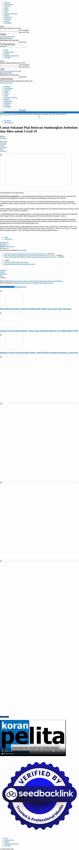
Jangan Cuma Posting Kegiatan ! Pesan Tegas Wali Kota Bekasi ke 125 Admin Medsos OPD (39, 331)
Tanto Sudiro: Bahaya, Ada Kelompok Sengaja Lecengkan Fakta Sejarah (25, 254)
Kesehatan (7, 19)
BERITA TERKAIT (7, 287)
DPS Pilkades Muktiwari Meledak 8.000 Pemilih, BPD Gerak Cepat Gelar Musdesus (35, 309)
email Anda (22, 42)
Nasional (7, 2)
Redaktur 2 (3, 138)
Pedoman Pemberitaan (11, 56)
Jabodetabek (8, 17)
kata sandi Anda (24, 32)
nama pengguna (24, 30)
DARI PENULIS (20, 287)
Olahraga (7, 21)
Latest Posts (8, 239)
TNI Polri (7, 6)
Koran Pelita (10, 246)
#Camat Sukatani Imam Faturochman (16, 262)
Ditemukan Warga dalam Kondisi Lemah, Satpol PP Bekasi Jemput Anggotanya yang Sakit (39, 353)
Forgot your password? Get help (10, 71)
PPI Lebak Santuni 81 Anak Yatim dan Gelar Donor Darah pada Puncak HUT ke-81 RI (29, 255)
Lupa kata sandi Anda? (7, 36)
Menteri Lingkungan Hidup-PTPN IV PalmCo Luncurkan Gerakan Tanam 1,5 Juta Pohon (30, 257)
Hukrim (6, 15)
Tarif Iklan (7, 57)
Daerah (6, 10)
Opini (6, 12)
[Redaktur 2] (4, 242)
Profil (6, 50)
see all (23, 250)
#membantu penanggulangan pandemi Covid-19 (19, 264)
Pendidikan (7, 23)
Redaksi (6, 54)
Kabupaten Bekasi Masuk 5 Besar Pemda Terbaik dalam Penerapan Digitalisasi (37, 281)
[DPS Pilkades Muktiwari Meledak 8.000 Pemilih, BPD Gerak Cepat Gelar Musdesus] (11, 305)
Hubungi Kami (9, 52)
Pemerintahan (8, 4)
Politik (6, 8)
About (6, 237)
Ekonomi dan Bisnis (10, 13)
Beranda (2, 114)
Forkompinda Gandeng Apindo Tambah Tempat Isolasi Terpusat (32, 283)
